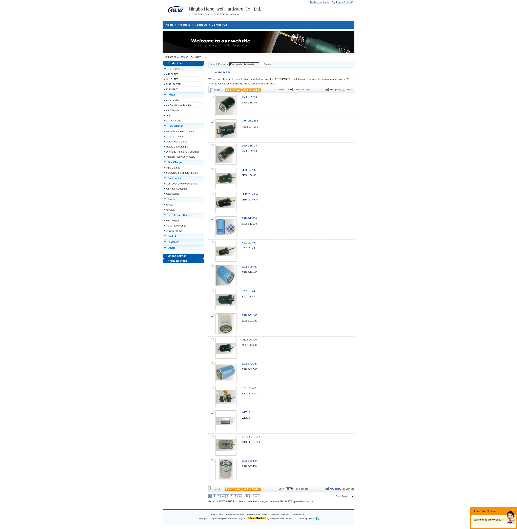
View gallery (335, 89)
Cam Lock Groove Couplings (182, 183)
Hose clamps (298, 514)
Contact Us (219, 24)
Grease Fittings (174, 230)
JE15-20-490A (250, 194)
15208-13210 (249, 218)
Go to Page (341, 496)
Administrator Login (319, 2)
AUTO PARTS (175, 68)
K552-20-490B (250, 121)
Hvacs (171, 95)
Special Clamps (174, 136)
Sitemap (303, 518)
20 (247, 496)
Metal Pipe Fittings (176, 225)
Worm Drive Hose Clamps (180, 131)
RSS (311, 518)
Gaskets (172, 236)
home (184, 57)
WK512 (246, 412)
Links (288, 518)
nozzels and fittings (179, 215)
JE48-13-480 (249, 170)
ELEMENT (172, 89)
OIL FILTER (172, 79)
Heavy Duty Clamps (177, 146)
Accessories (172, 100)
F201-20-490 (249, 242)
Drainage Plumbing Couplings (182, 151)
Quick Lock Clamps (176, 141)
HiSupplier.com (277, 518)
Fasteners (173, 242)
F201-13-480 (249, 291)
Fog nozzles (172, 220)
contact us (307, 501)
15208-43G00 (249, 364)
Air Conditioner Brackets (179, 105)
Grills (169, 115)
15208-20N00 (249, 267)
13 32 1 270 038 (251, 436)
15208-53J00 (249, 460)
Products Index (177, 260)
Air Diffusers (172, 110)
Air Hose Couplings (176, 188)
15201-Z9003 (249, 145)
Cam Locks (174, 178)
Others (171, 248)
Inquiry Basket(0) (344, 2)
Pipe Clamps (175, 162)
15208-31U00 (249, 315)
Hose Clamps (175, 126)
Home (169, 24)
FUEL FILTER (173, 84)
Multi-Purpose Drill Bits (258, 514)
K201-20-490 (249, 388)
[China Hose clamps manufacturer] (176, 15)
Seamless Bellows (280, 514)
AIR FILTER (172, 74)
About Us (200, 24)
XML (295, 518)
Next (256, 496)
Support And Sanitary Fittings (182, 172)
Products (184, 24)
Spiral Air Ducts (174, 120)
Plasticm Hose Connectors (180, 156)
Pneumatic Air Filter (235, 514)
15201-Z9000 (249, 97)
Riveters (170, 209)
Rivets (171, 199)
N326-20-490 (249, 339)
